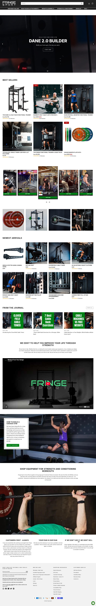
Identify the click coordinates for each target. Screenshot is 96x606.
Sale (85, 8)
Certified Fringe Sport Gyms (39, 572)
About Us (35, 585)
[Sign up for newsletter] (27, 572)
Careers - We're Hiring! (37, 579)
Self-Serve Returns (77, 570)
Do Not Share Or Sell (57, 583)
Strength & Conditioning (65, 8)
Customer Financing (57, 574)
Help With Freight (57, 594)
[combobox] (52, 3)
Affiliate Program (36, 576)
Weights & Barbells (48, 8)
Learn (34, 581)
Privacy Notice (56, 581)
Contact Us (76, 579)
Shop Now (48, 49)
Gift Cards (55, 572)
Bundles (78, 8)
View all (89, 307)
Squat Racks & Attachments (30, 8)
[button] (93, 603)
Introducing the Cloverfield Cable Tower (13, 332)
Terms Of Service (56, 589)
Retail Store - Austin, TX (58, 576)
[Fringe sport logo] (9, 3)
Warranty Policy (77, 576)
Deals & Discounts (57, 570)
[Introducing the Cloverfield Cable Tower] (17, 320)
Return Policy (56, 579)
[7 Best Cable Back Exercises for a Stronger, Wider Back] (48, 320)
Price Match (76, 572)
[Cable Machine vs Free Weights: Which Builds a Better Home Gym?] (78, 320)
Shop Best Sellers (13, 8)
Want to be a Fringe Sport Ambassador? (41, 574)
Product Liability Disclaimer (59, 585)
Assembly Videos (77, 574)
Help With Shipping (57, 591)
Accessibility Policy (57, 587)
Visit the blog (13, 445)
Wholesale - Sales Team (38, 570)
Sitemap (35, 583)
